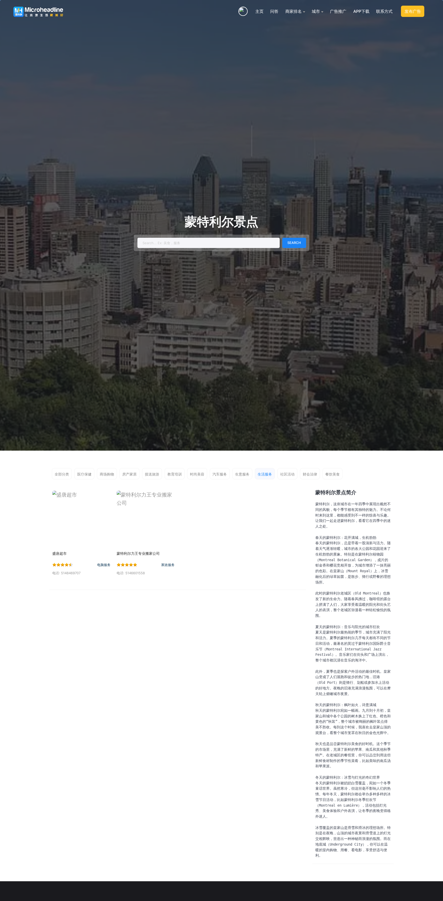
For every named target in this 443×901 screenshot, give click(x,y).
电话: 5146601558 (131, 573)
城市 (316, 11)
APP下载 (361, 11)
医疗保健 (84, 474)
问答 (274, 11)
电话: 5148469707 (66, 573)
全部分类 (62, 474)
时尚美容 (197, 474)
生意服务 (242, 474)
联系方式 (384, 11)
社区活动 (287, 474)
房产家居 (129, 474)
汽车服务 (220, 474)
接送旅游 (152, 474)
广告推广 (338, 11)
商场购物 (107, 474)
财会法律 (310, 474)
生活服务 (265, 474)
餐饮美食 (332, 474)
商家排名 (293, 11)
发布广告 (413, 11)
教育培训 (174, 474)
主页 (259, 11)
